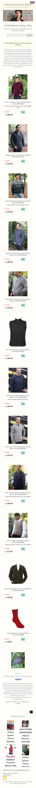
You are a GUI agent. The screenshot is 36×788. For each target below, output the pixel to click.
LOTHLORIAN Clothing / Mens (17, 30)
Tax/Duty (18, 703)
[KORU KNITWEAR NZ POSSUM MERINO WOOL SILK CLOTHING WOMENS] (18, 15)
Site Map (30, 781)
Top (31, 711)
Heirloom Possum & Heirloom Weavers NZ (18, 781)
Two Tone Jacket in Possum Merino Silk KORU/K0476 (10, 762)
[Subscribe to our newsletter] (5, 778)
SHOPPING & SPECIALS (9, 29)
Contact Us (8, 702)
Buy (23, 112)
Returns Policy (25, 702)
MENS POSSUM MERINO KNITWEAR (24, 29)
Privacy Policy (16, 702)
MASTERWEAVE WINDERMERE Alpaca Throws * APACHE (25, 735)
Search (29, 35)
